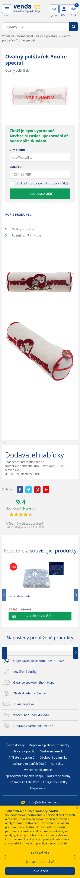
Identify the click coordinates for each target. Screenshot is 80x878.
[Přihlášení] (63, 8)
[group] (40, 591)
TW (28, 489)
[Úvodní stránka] (26, 11)
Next (74, 653)
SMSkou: (16, 167)
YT (46, 489)
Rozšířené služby (24, 672)
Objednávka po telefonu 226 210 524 (38, 661)
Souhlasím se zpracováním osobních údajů (42, 183)
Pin (37, 489)
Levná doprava (23, 704)
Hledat (73, 26)
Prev (7, 653)
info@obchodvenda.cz (44, 802)
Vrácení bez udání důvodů (31, 715)
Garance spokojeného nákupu (34, 682)
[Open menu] (6, 8)
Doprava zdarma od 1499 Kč (33, 726)
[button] (40, 616)
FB (20, 489)
